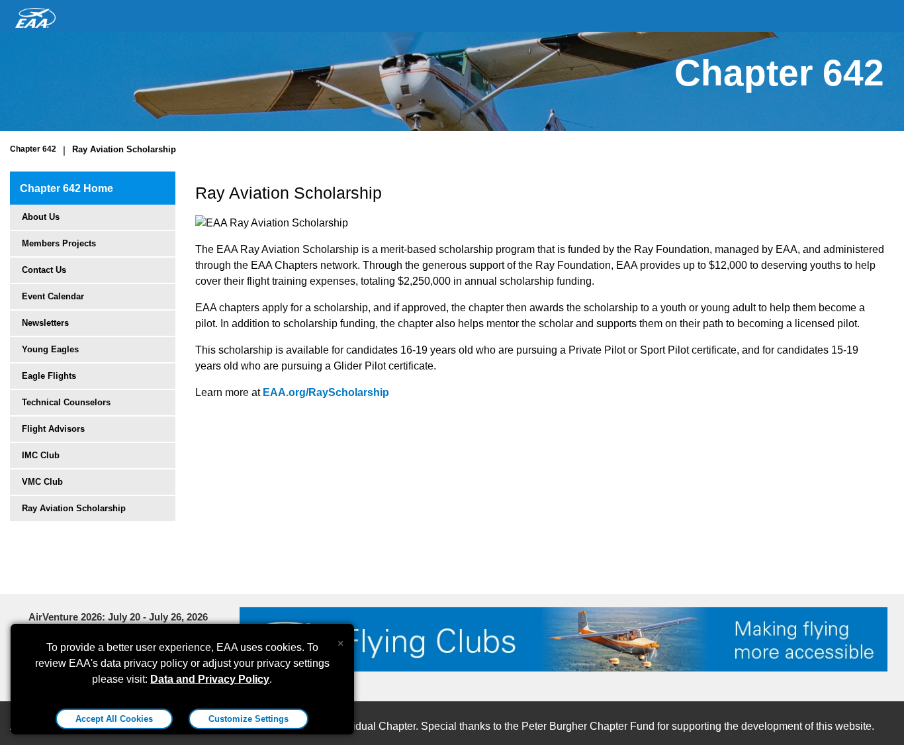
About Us (41, 217)
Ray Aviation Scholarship (124, 149)
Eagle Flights (49, 376)
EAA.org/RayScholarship (326, 392)
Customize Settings (248, 719)
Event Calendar (53, 296)
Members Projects (59, 243)
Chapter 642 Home (66, 188)
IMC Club (41, 455)
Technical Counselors (66, 402)
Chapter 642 (33, 149)
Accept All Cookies (114, 719)
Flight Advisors (53, 429)
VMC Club (42, 482)
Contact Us (44, 270)
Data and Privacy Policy (209, 679)
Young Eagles (50, 349)
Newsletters (45, 323)
